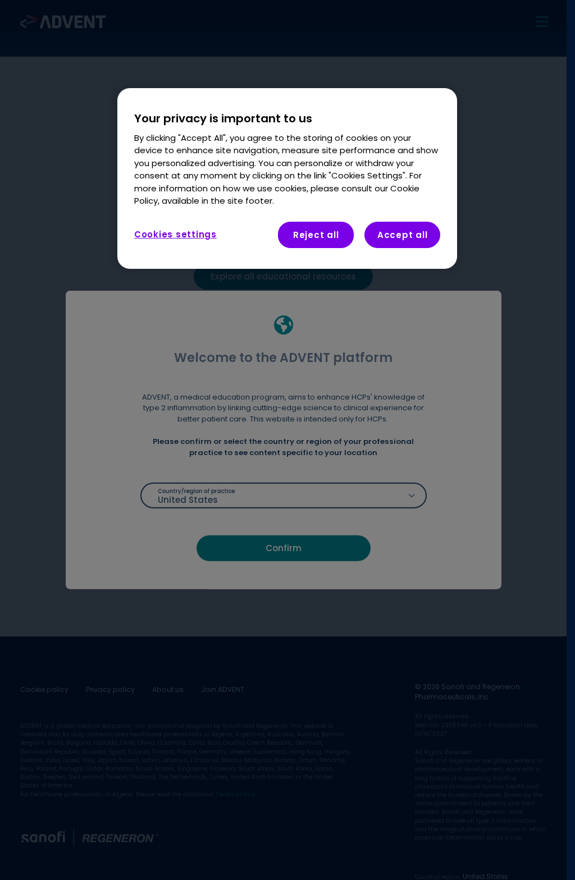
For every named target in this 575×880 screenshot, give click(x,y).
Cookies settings (175, 234)
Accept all (402, 235)
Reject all (316, 235)
